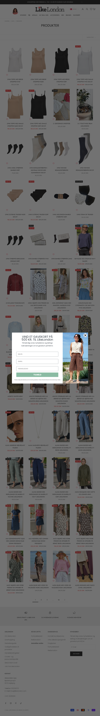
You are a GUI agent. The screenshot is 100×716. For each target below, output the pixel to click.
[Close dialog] (85, 335)
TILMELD (37, 374)
